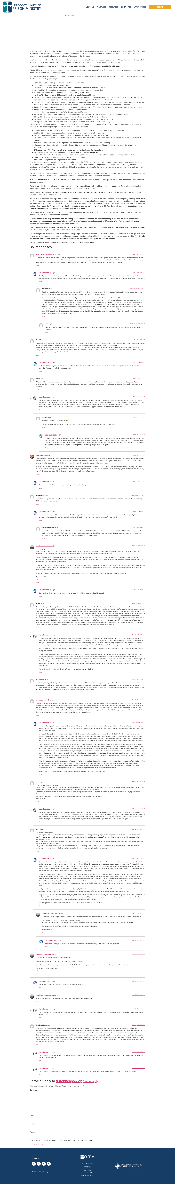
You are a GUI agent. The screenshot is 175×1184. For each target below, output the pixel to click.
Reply (37, 265)
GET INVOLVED (126, 7)
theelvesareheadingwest (45, 546)
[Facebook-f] (34, 1164)
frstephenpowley (45, 273)
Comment (34, 1090)
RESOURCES (113, 7)
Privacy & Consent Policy (40, 1172)
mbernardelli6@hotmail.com (46, 254)
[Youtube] (49, 1164)
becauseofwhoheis (43, 700)
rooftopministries (42, 455)
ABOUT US (90, 7)
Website (33, 1132)
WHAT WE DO (101, 7)
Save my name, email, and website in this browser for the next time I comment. (62, 1140)
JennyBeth (40, 679)
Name (33, 1116)
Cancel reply (90, 1081)
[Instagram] (39, 1164)
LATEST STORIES (140, 7)
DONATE (160, 7)
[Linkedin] (44, 1164)
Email (32, 1124)
